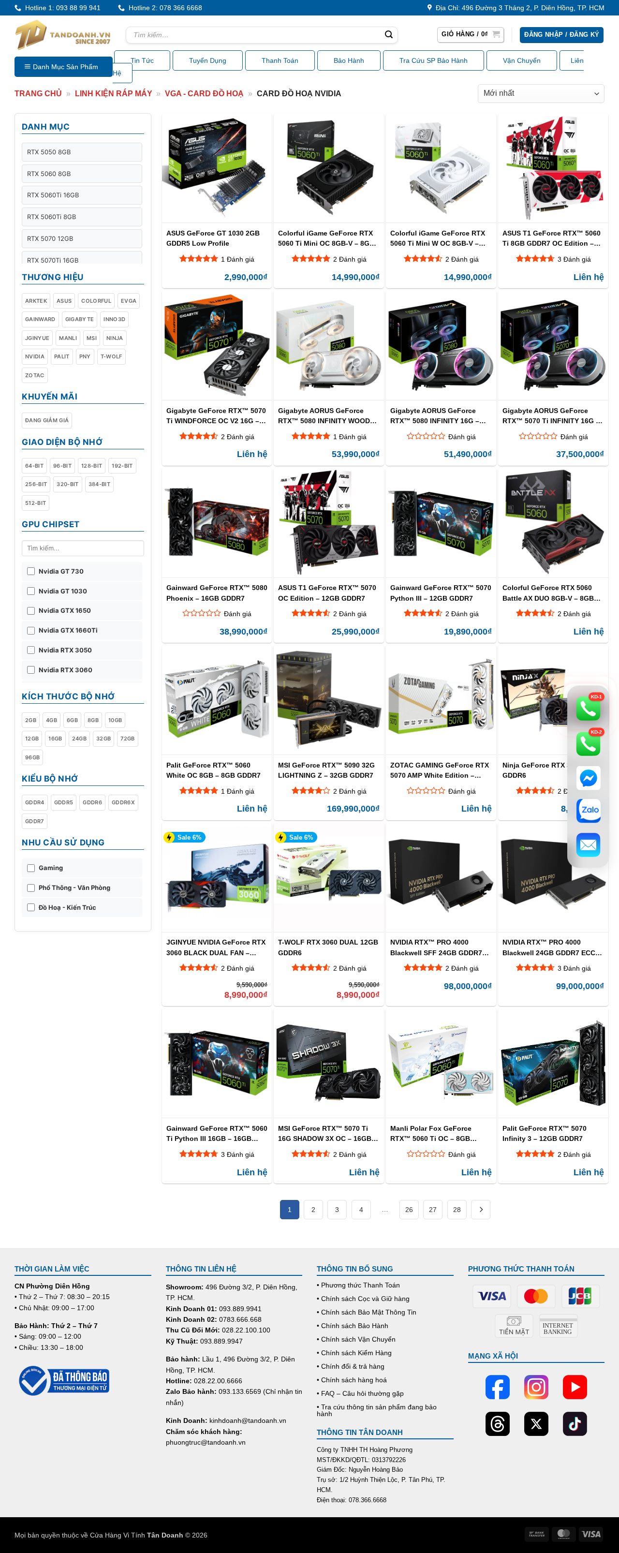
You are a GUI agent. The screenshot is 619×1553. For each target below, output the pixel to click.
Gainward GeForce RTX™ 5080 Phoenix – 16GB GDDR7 (216, 593)
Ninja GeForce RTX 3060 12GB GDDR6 (552, 770)
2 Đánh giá (350, 259)
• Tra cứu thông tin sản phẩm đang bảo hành (377, 1410)
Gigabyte (79, 319)
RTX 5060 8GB (49, 173)
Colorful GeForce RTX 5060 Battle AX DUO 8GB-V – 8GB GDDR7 (548, 593)
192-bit (122, 465)
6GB (72, 720)
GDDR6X (123, 802)
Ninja (114, 338)
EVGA (128, 300)
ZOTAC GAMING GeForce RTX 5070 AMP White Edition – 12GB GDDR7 (439, 770)
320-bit (67, 484)
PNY (85, 356)
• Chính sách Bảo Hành (352, 1325)
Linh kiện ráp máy (113, 93)
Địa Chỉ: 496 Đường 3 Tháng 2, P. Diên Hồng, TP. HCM (518, 8)
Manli (68, 338)
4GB (51, 720)
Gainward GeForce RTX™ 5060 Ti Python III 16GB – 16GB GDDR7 (216, 1133)
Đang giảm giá (47, 420)
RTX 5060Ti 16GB (53, 195)
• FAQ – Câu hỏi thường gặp (360, 1393)
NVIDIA (34, 356)
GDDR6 (92, 802)
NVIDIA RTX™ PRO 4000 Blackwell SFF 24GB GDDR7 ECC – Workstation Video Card (440, 947)
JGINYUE (37, 338)
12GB (32, 738)
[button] (470, 35)
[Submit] (389, 35)
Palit (62, 356)
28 (457, 1209)
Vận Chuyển (522, 60)
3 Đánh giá (574, 259)
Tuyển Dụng (207, 60)
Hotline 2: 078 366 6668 (163, 8)
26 (409, 1209)
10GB (115, 720)
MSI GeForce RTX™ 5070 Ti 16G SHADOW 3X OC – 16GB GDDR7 (324, 1133)
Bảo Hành (349, 60)
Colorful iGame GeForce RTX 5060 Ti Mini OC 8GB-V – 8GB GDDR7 (326, 238)
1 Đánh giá (237, 259)
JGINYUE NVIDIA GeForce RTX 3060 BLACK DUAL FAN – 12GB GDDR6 (215, 947)
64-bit (34, 465)
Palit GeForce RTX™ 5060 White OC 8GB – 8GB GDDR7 (213, 770)
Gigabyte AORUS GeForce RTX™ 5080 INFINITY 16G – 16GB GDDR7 (434, 416)
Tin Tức (142, 60)
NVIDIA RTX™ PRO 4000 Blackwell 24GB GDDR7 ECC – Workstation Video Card (551, 947)
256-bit (36, 484)
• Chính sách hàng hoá (352, 1379)
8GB (93, 720)
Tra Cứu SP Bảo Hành (433, 60)
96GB (32, 757)
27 (433, 1209)
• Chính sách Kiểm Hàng (354, 1352)
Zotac (34, 375)
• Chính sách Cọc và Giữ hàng (363, 1298)
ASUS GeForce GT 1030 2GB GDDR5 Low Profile (213, 238)
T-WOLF (111, 356)
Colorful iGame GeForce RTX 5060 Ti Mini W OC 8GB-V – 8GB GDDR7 (437, 238)
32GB (103, 738)
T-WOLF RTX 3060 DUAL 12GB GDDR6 (328, 947)
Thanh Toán (280, 60)
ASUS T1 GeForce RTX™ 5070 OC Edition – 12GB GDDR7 (327, 593)
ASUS (64, 300)
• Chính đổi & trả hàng (350, 1366)
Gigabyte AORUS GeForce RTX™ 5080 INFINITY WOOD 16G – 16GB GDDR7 (324, 416)
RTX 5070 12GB (50, 238)
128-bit (91, 465)
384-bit (99, 484)
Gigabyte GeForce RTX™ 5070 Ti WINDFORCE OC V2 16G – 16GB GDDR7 (216, 416)
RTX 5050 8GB (49, 152)
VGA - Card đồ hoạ (204, 93)
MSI (92, 338)
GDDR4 (34, 802)
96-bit (62, 465)
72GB (127, 738)
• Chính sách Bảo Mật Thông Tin (366, 1312)
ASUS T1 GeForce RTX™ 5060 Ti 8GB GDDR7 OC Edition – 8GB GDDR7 (551, 238)
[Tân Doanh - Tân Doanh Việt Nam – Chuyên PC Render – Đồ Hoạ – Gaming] (63, 34)
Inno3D (114, 319)
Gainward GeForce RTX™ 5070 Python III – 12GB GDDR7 (440, 593)
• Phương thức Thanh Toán (358, 1285)
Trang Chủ (38, 93)
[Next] (480, 1209)
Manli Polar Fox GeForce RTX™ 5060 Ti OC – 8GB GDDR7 (431, 1133)
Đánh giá (462, 437)
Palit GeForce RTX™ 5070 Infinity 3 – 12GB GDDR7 (544, 1133)
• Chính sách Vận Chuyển (356, 1339)
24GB (79, 738)
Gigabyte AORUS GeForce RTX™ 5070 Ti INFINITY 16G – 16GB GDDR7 (551, 416)
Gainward (40, 319)
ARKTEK (36, 300)
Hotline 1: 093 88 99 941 (61, 8)
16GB (55, 738)
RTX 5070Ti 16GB (52, 260)
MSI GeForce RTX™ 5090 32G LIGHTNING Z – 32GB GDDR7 (326, 770)
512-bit (35, 503)
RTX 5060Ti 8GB (51, 217)
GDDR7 (34, 821)
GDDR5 (64, 802)
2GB (30, 720)
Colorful (96, 300)
